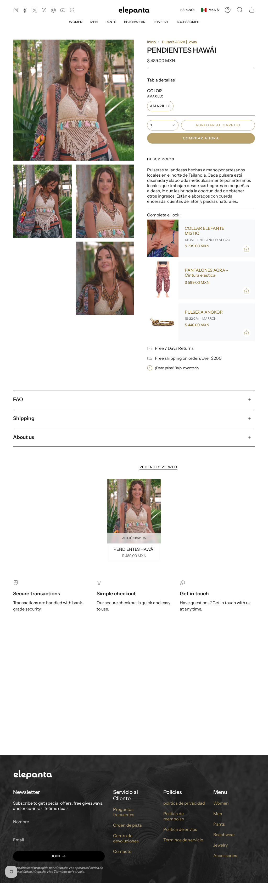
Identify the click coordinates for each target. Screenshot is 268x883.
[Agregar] (246, 249)
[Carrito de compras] (252, 10)
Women (221, 803)
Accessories (225, 855)
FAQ (18, 399)
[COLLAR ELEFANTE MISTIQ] (162, 238)
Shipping (24, 418)
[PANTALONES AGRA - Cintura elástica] (162, 280)
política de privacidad (184, 803)
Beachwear (224, 834)
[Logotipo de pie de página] (32, 774)
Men (217, 813)
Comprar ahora (201, 138)
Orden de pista (127, 825)
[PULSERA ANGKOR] (162, 322)
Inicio (151, 42)
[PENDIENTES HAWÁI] (134, 511)
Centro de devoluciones (126, 838)
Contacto (122, 851)
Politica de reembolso (173, 816)
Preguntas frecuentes (123, 812)
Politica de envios (180, 829)
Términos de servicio (183, 839)
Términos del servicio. (69, 872)
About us (23, 437)
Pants (219, 824)
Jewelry (220, 845)
